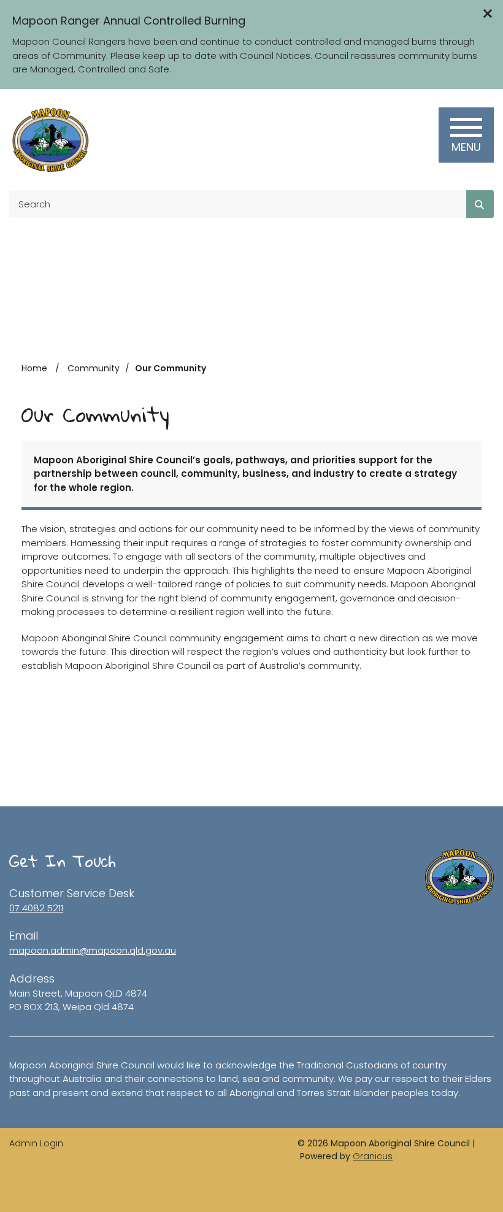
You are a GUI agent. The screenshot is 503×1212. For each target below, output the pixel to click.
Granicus (373, 1156)
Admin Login (36, 1143)
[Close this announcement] (488, 13)
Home (34, 368)
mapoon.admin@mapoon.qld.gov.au (92, 950)
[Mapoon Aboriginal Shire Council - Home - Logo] (49, 139)
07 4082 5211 (36, 907)
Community (93, 368)
